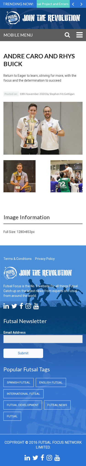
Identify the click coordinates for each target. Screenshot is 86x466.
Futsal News (57, 405)
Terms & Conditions (17, 259)
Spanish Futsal (18, 382)
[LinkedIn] (6, 307)
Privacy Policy (45, 259)
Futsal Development (23, 405)
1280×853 (24, 232)
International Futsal (23, 393)
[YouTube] (36, 307)
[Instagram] (28, 307)
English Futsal (51, 382)
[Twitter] (14, 307)
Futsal (12, 416)
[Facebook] (21, 307)
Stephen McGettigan (62, 94)
